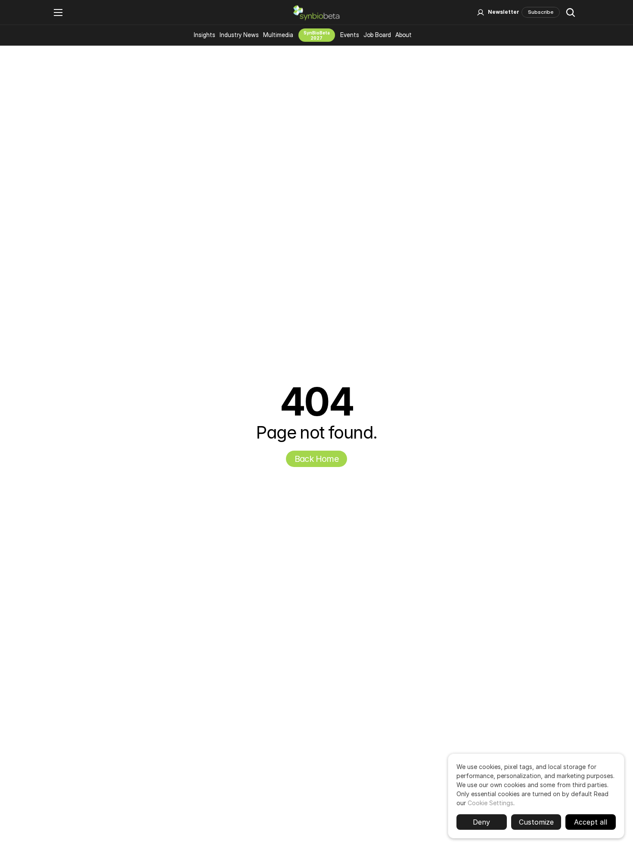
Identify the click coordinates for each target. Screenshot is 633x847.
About (403, 34)
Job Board (377, 34)
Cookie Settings (490, 803)
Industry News (239, 34)
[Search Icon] (570, 12)
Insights (204, 34)
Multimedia (278, 34)
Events (349, 34)
